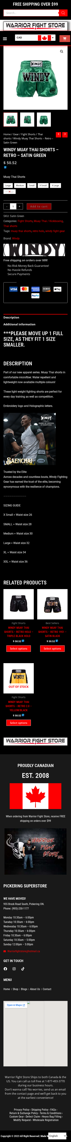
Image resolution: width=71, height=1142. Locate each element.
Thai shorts (10, 226)
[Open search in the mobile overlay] (35, 12)
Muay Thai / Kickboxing (48, 221)
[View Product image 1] (10, 119)
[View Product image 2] (27, 119)
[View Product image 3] (44, 119)
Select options (18, 648)
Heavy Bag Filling (51, 1116)
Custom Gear (16, 1116)
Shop (15, 989)
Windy (16, 238)
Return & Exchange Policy (23, 1113)
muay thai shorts (21, 231)
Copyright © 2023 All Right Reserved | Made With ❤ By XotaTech (34, 1136)
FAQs (53, 1109)
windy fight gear (55, 231)
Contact (47, 989)
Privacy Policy (21, 1109)
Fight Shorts (28, 134)
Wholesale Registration (46, 1120)
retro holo (38, 231)
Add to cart (39, 206)
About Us (35, 989)
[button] (5, 38)
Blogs (24, 989)
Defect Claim (33, 1116)
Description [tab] (11, 317)
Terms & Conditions (50, 1113)
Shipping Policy (39, 1109)
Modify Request (22, 1120)
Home (7, 134)
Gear (16, 134)
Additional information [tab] (19, 324)
